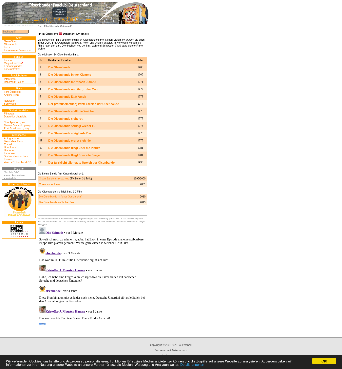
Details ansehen (192, 364)
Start (40, 26)
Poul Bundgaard (16, 128)
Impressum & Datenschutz (171, 350)
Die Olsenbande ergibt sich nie (69, 140)
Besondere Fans (13, 141)
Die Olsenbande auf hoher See (56, 202)
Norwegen (9, 100)
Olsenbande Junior (49, 184)
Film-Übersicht (12, 91)
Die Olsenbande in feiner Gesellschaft (60, 196)
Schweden (10, 103)
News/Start (10, 41)
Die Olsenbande (59, 67)
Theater (8, 159)
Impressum (17, 50)
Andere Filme (11, 94)
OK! (324, 361)
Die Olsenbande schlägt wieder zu (71, 126)
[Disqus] (92, 275)
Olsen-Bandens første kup (54, 178)
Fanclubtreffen (12, 69)
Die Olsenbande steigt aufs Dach (70, 133)
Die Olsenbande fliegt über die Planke (74, 148)
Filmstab (9, 113)
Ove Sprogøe (15, 122)
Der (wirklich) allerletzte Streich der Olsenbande (81, 162)
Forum (7, 47)
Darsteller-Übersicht (15, 116)
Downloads (10, 147)
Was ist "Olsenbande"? (17, 162)
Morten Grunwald (17, 125)
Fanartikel (9, 153)
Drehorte (9, 150)
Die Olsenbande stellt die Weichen (71, 111)
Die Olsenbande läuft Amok (67, 96)
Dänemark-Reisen (14, 81)
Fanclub (8, 60)
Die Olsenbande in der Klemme (69, 74)
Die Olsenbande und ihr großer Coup (73, 89)
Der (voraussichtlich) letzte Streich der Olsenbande (83, 104)
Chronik (8, 144)
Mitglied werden (13, 63)
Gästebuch (10, 44)
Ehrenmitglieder (13, 66)
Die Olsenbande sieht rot (65, 118)
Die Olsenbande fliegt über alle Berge (74, 155)
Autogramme (11, 138)
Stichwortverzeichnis (16, 156)
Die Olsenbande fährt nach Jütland (72, 82)
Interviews (10, 78)
